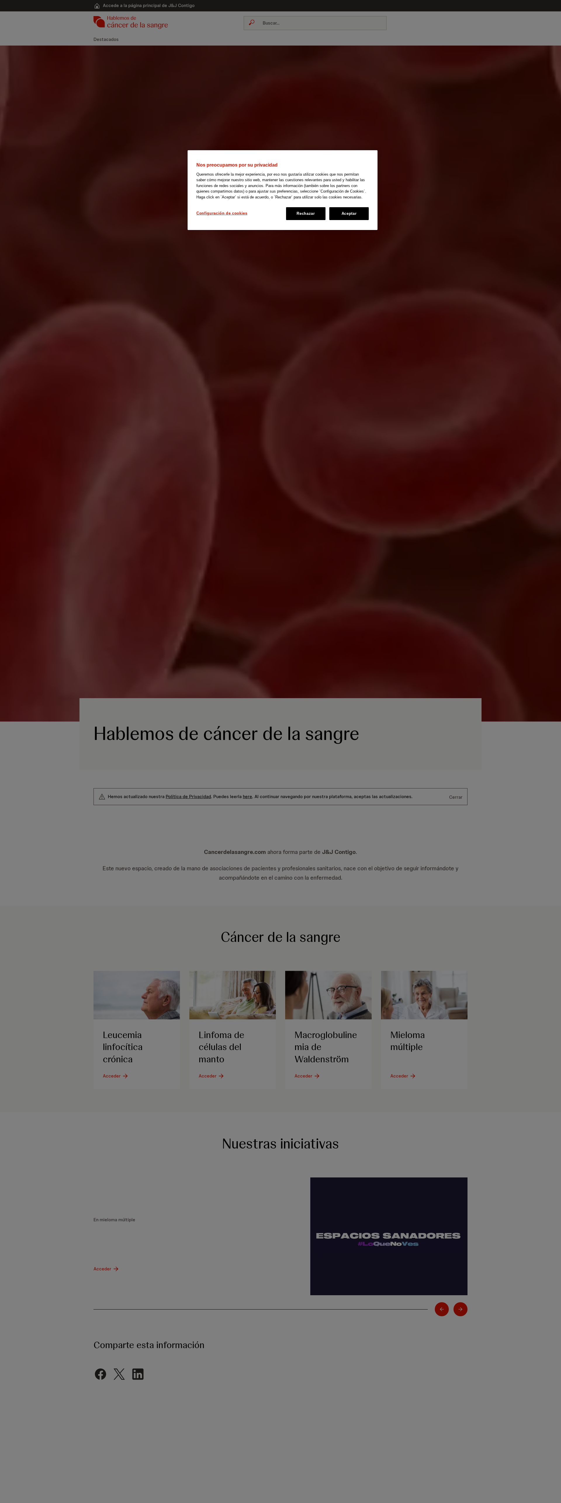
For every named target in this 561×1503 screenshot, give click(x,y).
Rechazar (306, 213)
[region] (283, 190)
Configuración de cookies (221, 213)
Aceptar (349, 213)
